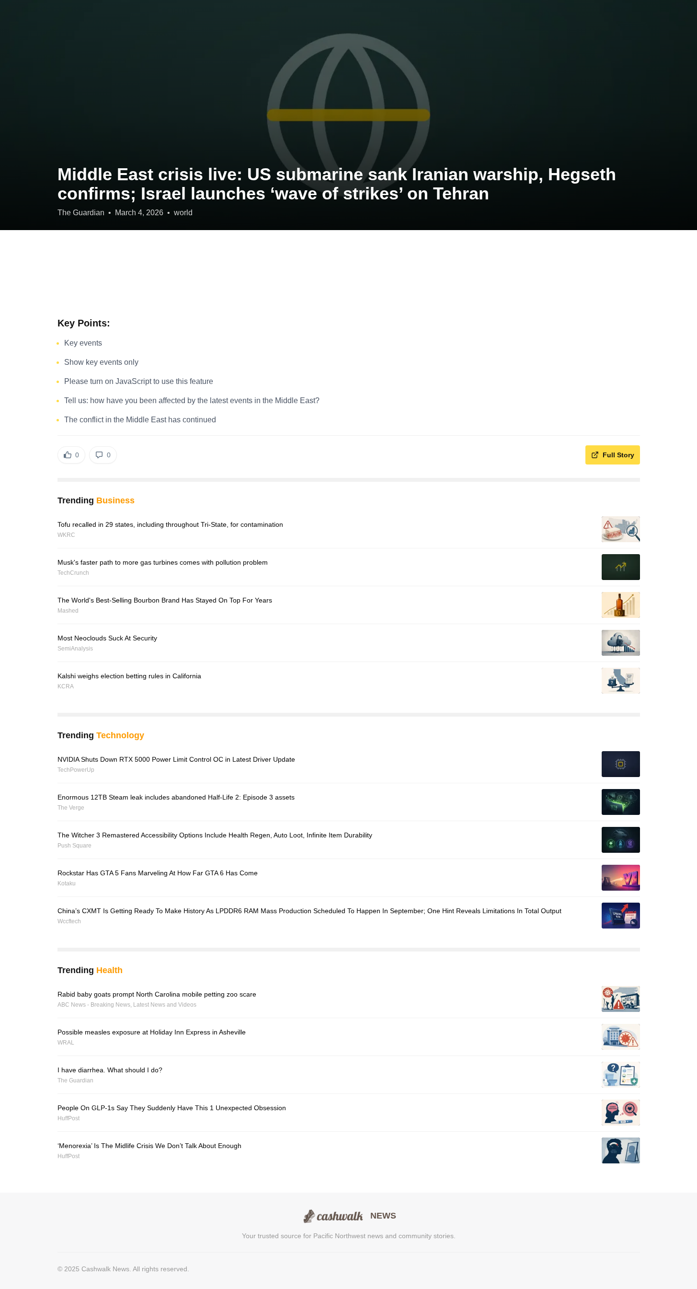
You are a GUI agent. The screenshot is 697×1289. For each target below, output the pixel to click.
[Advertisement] (348, 273)
